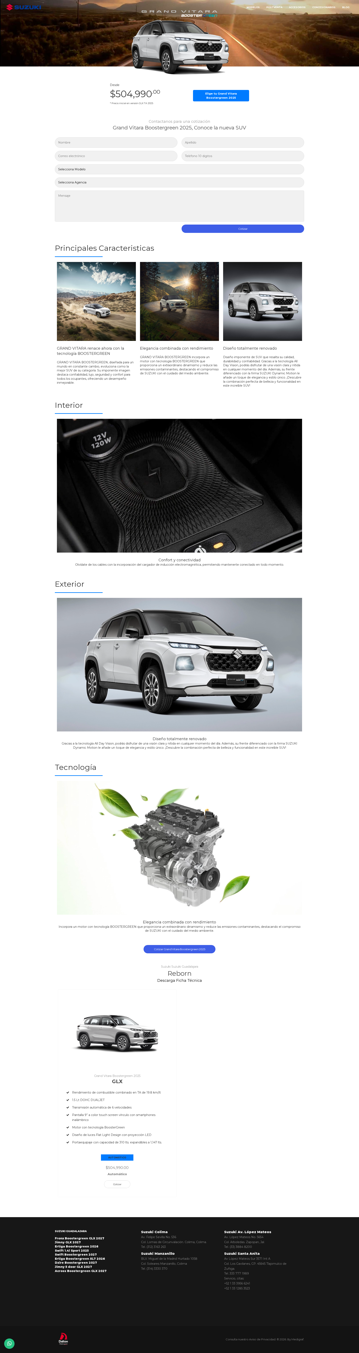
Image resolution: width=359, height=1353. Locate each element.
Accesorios (297, 7)
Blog (345, 7)
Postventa (274, 7)
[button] (60, 495)
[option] (96, 323)
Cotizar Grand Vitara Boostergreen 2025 (179, 949)
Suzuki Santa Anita (242, 1254)
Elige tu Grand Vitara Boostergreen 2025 (221, 95)
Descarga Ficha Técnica (179, 980)
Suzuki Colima (154, 1232)
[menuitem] (274, 7)
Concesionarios (324, 7)
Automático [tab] (117, 1157)
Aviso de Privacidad (262, 1339)
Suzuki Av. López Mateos (247, 1232)
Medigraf (297, 1339)
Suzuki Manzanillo (158, 1254)
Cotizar (243, 228)
